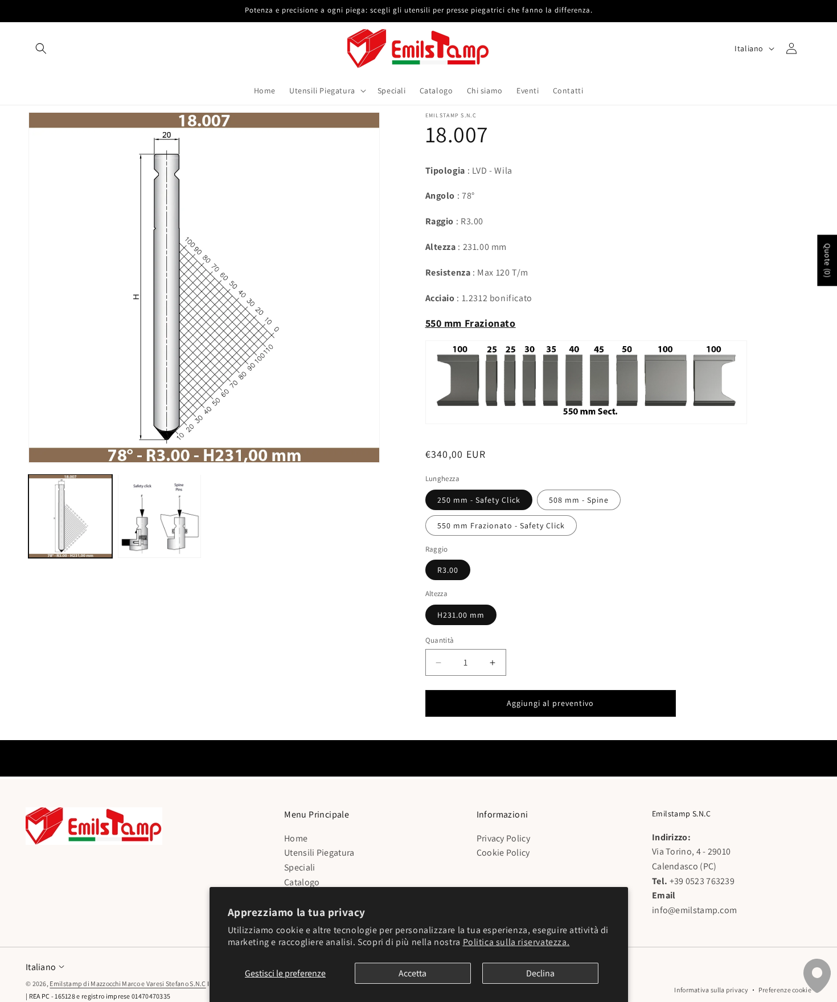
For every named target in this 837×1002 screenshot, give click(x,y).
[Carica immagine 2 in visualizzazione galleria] (160, 516)
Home (295, 838)
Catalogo (301, 882)
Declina (540, 973)
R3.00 (447, 570)
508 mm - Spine (579, 500)
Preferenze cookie (784, 989)
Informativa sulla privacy (711, 989)
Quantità (439, 640)
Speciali (299, 867)
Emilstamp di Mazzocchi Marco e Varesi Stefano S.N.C (128, 983)
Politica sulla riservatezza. (516, 942)
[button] (41, 48)
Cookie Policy (503, 853)
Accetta (412, 973)
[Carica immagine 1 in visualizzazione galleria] (70, 516)
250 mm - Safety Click (478, 500)
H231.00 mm (461, 615)
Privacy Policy (503, 838)
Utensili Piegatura (319, 853)
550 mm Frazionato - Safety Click (501, 525)
